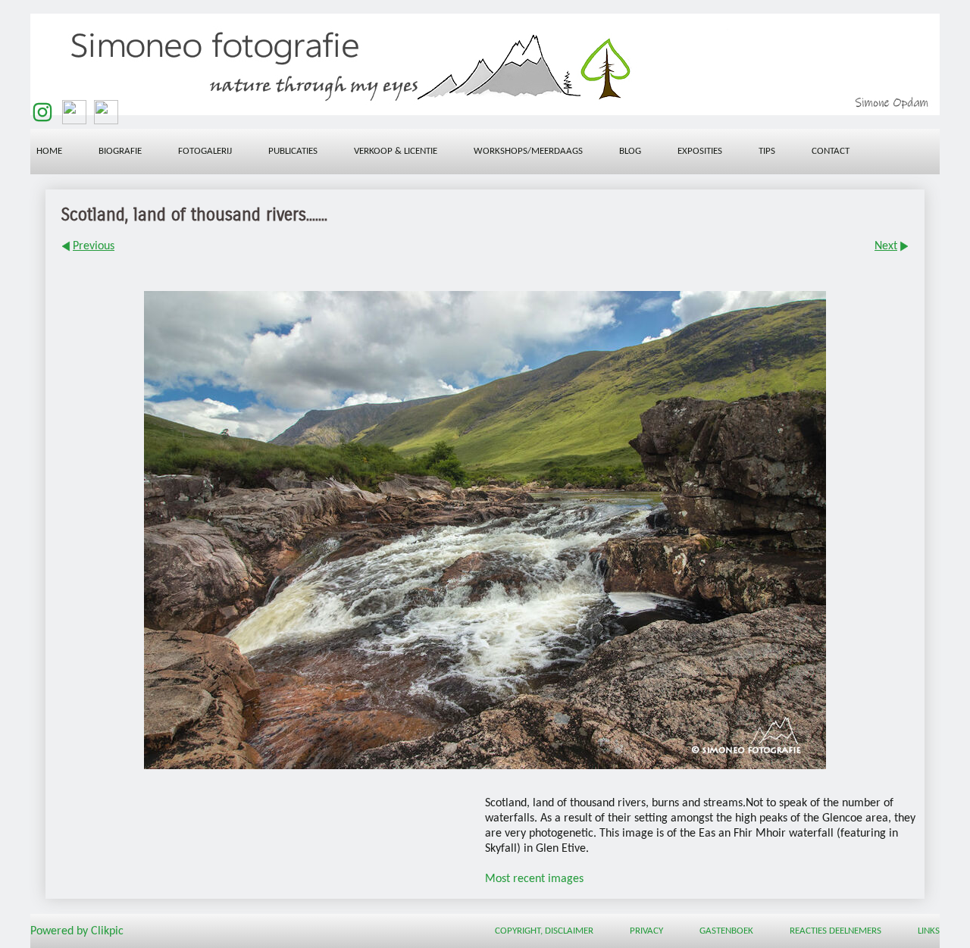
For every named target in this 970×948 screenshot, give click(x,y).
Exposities (699, 151)
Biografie (120, 151)
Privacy (646, 931)
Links (929, 931)
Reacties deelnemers (835, 931)
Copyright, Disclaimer (544, 931)
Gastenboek (726, 931)
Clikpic (107, 931)
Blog (630, 151)
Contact (831, 151)
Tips (767, 151)
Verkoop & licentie (395, 151)
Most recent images (534, 879)
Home (49, 151)
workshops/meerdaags (528, 151)
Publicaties (293, 151)
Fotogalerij (205, 151)
